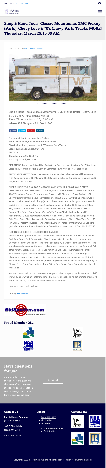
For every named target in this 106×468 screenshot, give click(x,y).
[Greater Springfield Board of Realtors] (28, 332)
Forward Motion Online (83, 460)
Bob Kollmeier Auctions (38, 460)
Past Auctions (22, 293)
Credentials (46, 420)
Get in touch (52, 380)
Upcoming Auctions (53, 428)
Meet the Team (48, 417)
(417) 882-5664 (22, 3)
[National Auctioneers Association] (28, 345)
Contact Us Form (12, 435)
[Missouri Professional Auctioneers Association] (77, 332)
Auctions (45, 423)
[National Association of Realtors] (77, 345)
